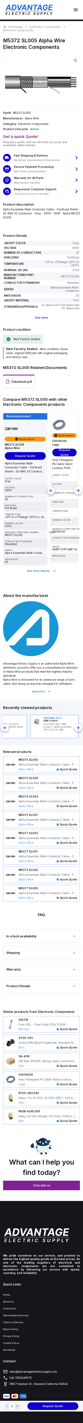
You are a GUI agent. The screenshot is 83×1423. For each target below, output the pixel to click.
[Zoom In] (76, 60)
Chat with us (41, 1185)
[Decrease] (7, 1406)
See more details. (39, 570)
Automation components (45, 26)
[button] (41, 157)
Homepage (15, 26)
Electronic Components (18, 30)
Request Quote (53, 1406)
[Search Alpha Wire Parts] (32, 655)
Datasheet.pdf (22, 382)
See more (41, 317)
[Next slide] (78, 490)
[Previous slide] (51, 490)
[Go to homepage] (41, 1235)
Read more (38, 691)
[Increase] (17, 1406)
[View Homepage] (29, 10)
